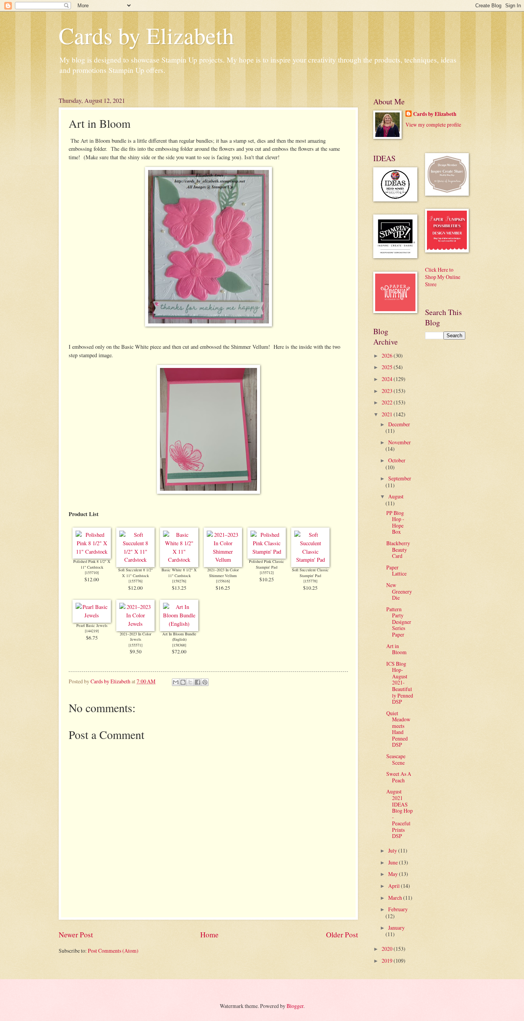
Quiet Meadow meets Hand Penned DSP (398, 729)
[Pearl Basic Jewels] (92, 615)
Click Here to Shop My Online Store (442, 277)
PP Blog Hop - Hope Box (395, 522)
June (393, 862)
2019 (388, 960)
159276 (179, 581)
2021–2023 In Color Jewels (135, 636)
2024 (388, 379)
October (396, 460)
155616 (223, 581)
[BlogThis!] (183, 682)
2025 (388, 367)
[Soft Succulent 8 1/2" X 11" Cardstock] (135, 559)
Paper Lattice (396, 570)
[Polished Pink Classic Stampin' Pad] (266, 551)
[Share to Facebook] (197, 682)
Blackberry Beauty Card (398, 549)
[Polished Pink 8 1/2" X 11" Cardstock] (92, 551)
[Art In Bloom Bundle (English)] (179, 623)
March (395, 897)
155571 (135, 645)
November (399, 442)
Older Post (342, 934)
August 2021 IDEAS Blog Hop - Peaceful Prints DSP (399, 814)
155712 (266, 572)
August (396, 496)
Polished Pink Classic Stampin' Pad (266, 564)
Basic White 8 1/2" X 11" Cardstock (179, 572)
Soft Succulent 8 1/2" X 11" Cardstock (135, 572)
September (399, 478)
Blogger (295, 1005)
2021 (388, 414)
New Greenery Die (399, 591)
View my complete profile (433, 124)
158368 (179, 645)
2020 (388, 948)
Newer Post (76, 934)
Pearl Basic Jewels (91, 625)
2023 (388, 390)
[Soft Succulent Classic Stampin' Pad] (310, 559)
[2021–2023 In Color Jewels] (135, 623)
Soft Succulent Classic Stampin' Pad (310, 572)
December (399, 424)
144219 (91, 630)
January (396, 927)
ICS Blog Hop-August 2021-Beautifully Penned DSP (399, 682)
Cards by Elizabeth (146, 35)
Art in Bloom (396, 649)
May (393, 873)
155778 (310, 581)
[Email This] (176, 682)
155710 (91, 572)
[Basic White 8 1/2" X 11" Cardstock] (179, 559)
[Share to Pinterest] (205, 682)
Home (209, 934)
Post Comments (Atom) (113, 950)
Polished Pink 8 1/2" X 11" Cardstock (91, 564)
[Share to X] (190, 682)
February (398, 909)
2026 (388, 355)
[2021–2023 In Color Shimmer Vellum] (223, 559)
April (394, 885)
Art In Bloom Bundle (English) (179, 636)
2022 (388, 402)
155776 (135, 581)
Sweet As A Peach (398, 777)
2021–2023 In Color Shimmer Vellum (223, 572)
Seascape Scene (395, 759)
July (393, 850)
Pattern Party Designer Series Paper (398, 621)
